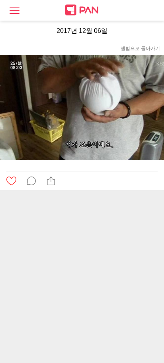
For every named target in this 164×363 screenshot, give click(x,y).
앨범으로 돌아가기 (140, 48)
